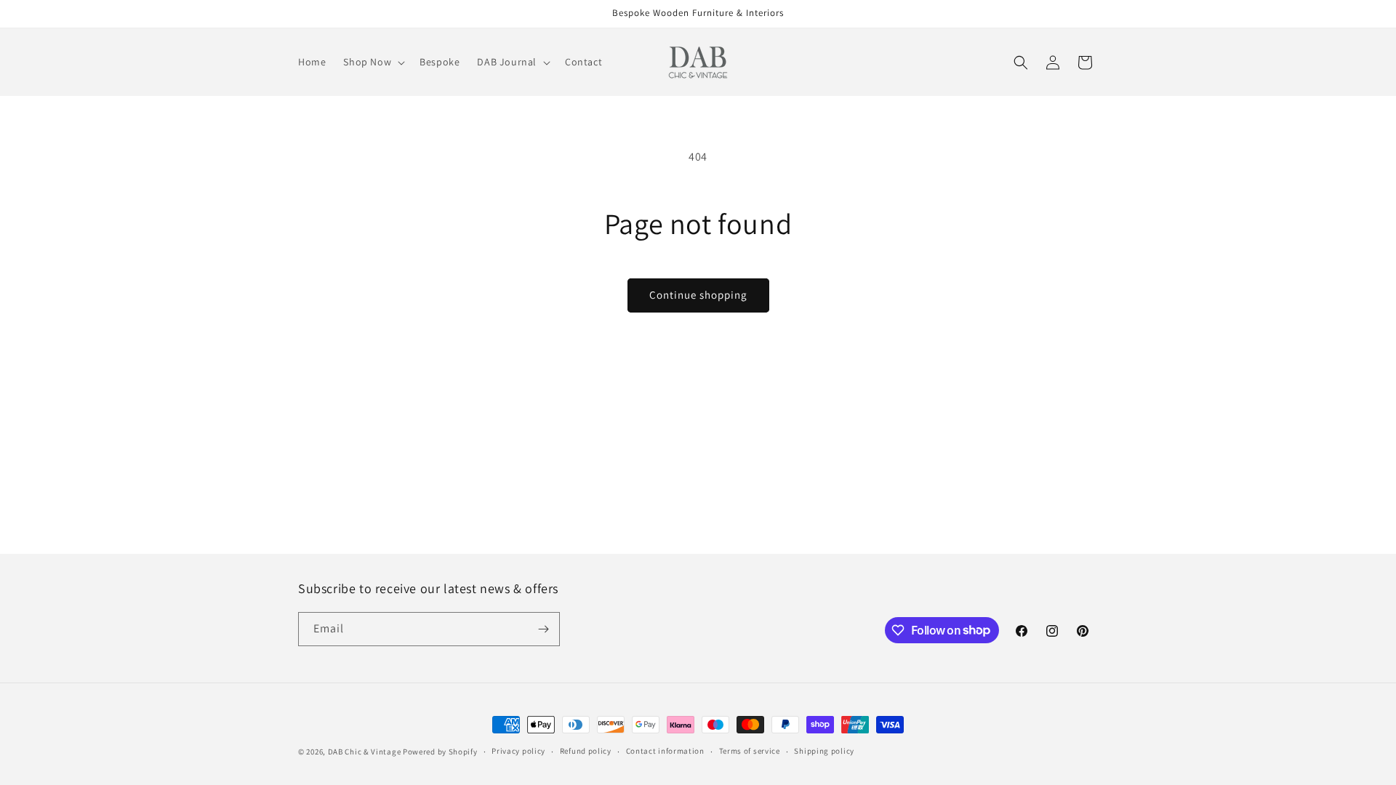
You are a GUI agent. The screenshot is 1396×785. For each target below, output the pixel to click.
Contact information (665, 751)
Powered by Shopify (440, 751)
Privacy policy (518, 751)
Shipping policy (824, 751)
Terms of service (749, 751)
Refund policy (585, 751)
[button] (372, 62)
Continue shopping (698, 295)
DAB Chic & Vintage (364, 751)
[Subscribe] (543, 629)
